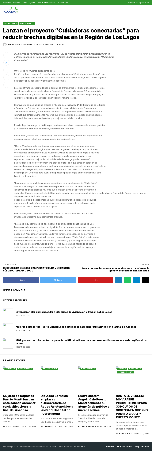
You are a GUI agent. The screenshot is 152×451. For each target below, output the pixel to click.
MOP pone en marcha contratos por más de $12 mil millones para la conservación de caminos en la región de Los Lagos (81, 342)
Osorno (122, 369)
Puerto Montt (27, 23)
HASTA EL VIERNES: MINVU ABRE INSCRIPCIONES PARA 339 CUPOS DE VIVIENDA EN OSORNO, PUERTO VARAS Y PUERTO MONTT (132, 406)
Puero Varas (135, 369)
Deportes (10, 369)
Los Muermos (10, 23)
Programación (142, 447)
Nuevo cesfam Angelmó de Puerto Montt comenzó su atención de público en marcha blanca (94, 403)
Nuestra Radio (124, 447)
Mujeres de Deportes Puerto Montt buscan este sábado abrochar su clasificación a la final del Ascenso (76, 326)
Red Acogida (14, 44)
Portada (110, 447)
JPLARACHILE (79, 446)
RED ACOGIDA (52, 446)
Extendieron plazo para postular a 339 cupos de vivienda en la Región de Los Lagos (64, 311)
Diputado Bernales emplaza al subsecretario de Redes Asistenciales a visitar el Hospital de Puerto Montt (57, 404)
